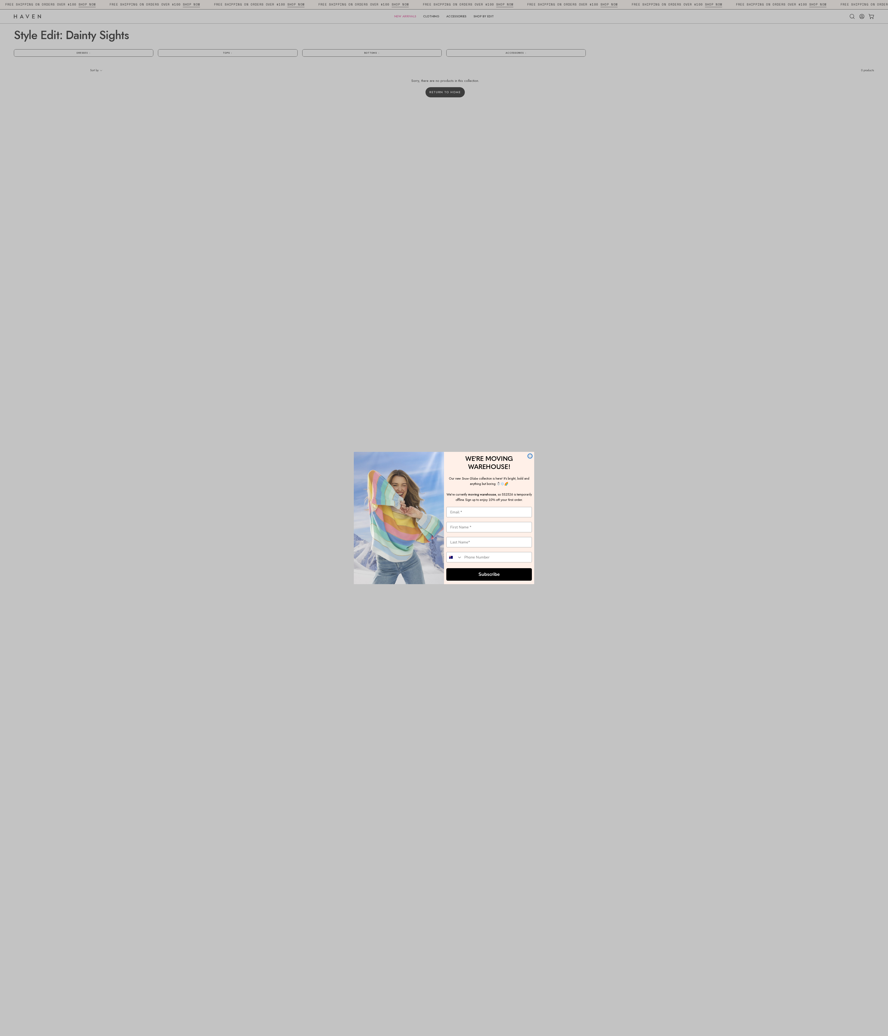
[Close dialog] (530, 456)
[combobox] (454, 557)
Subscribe (489, 574)
